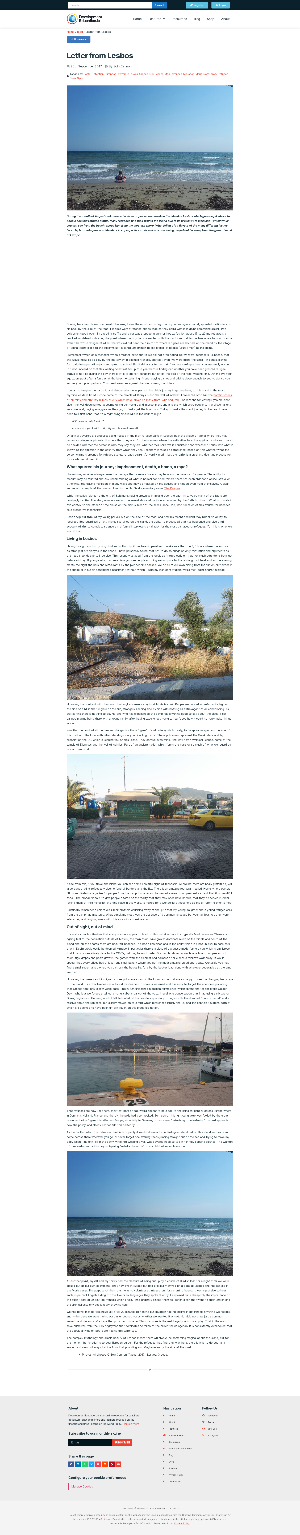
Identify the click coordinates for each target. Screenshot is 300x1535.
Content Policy (182, 1523)
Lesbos (159, 73)
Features (155, 19)
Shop (210, 19)
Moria (199, 73)
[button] (71, 1464)
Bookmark (79, 39)
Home (137, 19)
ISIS (151, 73)
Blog (197, 19)
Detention (98, 73)
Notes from (210, 73)
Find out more (131, 1423)
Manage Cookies (82, 1486)
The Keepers (172, 488)
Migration (188, 73)
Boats (87, 73)
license (107, 1519)
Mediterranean (173, 73)
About (225, 19)
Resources (179, 19)
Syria (80, 78)
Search (160, 5)
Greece (143, 73)
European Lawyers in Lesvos (121, 73)
